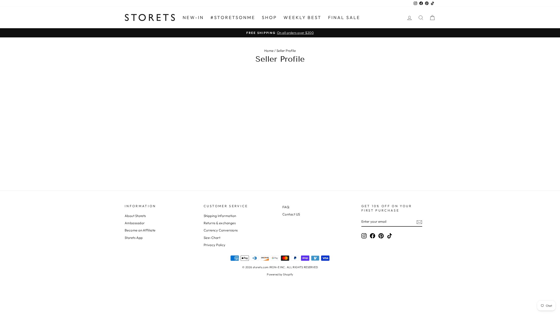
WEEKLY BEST (303, 17)
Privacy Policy (215, 245)
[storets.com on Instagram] (364, 235)
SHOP (269, 17)
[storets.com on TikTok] (389, 235)
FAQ (285, 207)
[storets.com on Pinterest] (381, 235)
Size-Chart (212, 238)
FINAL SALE (344, 17)
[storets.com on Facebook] (372, 235)
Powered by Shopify (280, 274)
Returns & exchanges (220, 223)
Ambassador (135, 223)
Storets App (134, 238)
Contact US (291, 214)
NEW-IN (193, 17)
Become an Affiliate (140, 230)
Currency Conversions (221, 230)
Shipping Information (220, 216)
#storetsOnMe (232, 17)
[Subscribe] (419, 222)
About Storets (135, 216)
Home (269, 51)
